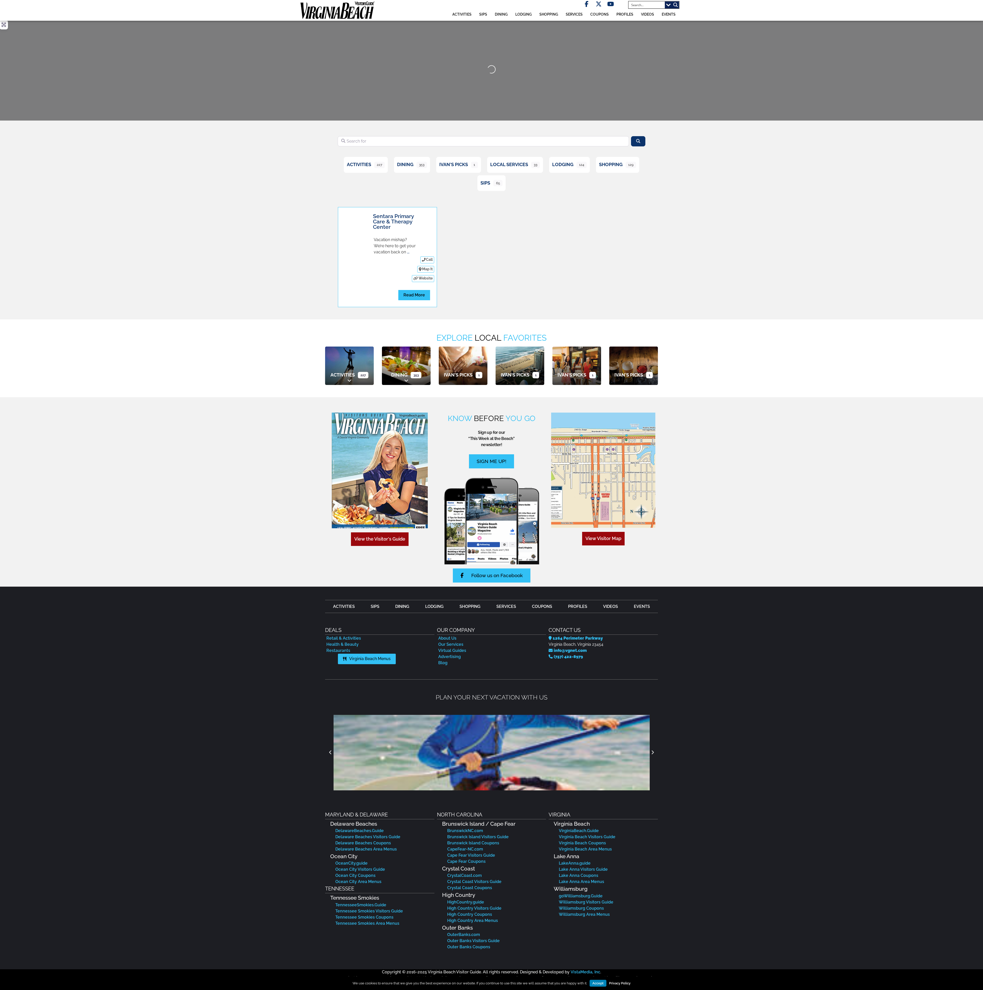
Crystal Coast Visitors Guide (474, 881)
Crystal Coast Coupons (469, 887)
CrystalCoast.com (464, 875)
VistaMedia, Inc (585, 972)
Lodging (562, 164)
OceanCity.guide (351, 863)
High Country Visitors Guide (474, 908)
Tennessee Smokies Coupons (364, 917)
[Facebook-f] (587, 4)
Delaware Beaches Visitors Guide (367, 836)
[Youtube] (611, 4)
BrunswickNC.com (465, 830)
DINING (501, 14)
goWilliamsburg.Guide (581, 896)
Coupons (599, 14)
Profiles (624, 14)
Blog (442, 662)
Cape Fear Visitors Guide (471, 855)
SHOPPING (548, 14)
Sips (483, 14)
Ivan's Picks (453, 164)
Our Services (450, 644)
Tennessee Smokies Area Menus (367, 923)
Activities (359, 164)
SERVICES (574, 14)
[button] (330, 752)
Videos (647, 14)
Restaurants (338, 650)
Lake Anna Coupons (578, 875)
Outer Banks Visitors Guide (473, 940)
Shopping (611, 164)
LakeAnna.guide (575, 863)
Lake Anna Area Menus (581, 881)
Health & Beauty (342, 644)
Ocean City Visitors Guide (360, 869)
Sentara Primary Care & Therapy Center (393, 221)
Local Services (509, 164)
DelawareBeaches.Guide (359, 830)
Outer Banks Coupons (468, 946)
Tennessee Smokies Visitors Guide (369, 911)
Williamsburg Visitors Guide (586, 902)
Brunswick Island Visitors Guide (478, 836)
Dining (405, 164)
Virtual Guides (452, 650)
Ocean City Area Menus (358, 881)
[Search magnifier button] (675, 4)
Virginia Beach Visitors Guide (587, 836)
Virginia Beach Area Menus (585, 849)
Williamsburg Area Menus (584, 914)
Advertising (449, 656)
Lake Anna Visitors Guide (583, 869)
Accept (598, 983)
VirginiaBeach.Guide (579, 830)
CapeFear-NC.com (465, 849)
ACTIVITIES (462, 14)
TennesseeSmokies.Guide (360, 904)
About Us (447, 638)
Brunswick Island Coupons (473, 843)
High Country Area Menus (472, 920)
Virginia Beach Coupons (582, 843)
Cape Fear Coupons (466, 861)
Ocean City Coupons (355, 875)
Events (669, 14)
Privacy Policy (620, 983)
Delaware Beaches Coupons (363, 843)
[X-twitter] (599, 4)
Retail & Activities (343, 638)
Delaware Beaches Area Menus (366, 849)
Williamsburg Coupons (581, 908)
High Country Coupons (469, 914)
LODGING (523, 14)
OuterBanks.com (463, 934)
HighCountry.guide (465, 902)
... (408, 252)
